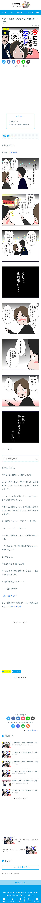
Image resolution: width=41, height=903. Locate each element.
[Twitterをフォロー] (13, 726)
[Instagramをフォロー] (18, 726)
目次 (17, 116)
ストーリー (7, 671)
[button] (37, 459)
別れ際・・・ (15, 121)
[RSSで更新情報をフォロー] (28, 726)
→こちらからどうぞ (13, 606)
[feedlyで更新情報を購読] (23, 726)
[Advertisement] (20, 89)
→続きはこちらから (9, 596)
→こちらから (12, 152)
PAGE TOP (21, 883)
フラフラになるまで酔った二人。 (21, 124)
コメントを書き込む (20, 867)
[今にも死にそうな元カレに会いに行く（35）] (13, 62)
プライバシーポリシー (26, 895)
